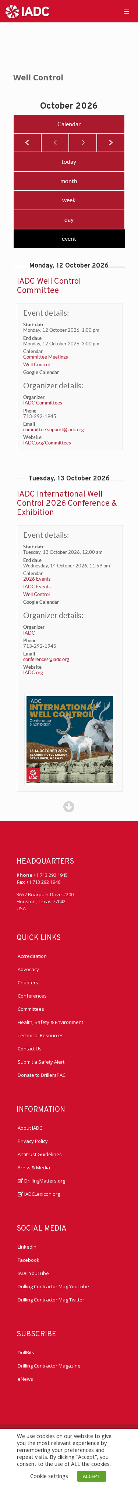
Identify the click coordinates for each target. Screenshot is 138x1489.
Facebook (28, 1260)
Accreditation (32, 956)
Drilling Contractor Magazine (49, 1365)
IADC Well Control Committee (49, 286)
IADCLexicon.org (41, 1194)
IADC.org (33, 672)
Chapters (28, 982)
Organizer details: (53, 385)
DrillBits (26, 1352)
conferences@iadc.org (46, 659)
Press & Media (34, 1167)
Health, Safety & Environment (50, 1022)
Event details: (46, 313)
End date (32, 338)
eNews (25, 1379)
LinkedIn (27, 1246)
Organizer (34, 397)
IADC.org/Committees (47, 443)
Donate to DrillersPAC (42, 1075)
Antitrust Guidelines (40, 1154)
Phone (29, 411)
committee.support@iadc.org (53, 429)
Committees (31, 1009)
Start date (34, 324)
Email (29, 424)
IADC (29, 633)
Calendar (33, 351)
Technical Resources (41, 1035)
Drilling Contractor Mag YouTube (53, 1286)
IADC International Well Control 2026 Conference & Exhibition (67, 504)
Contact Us (30, 1048)
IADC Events (37, 586)
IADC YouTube (33, 1273)
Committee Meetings (45, 357)
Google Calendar (41, 372)
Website (32, 437)
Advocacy (28, 969)
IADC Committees (42, 403)
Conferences (32, 995)
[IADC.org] (28, 11)
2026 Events (37, 579)
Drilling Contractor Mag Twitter (51, 1299)
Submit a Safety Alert (41, 1061)
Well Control (36, 364)
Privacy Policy (33, 1141)
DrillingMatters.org (44, 1180)
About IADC (30, 1128)
